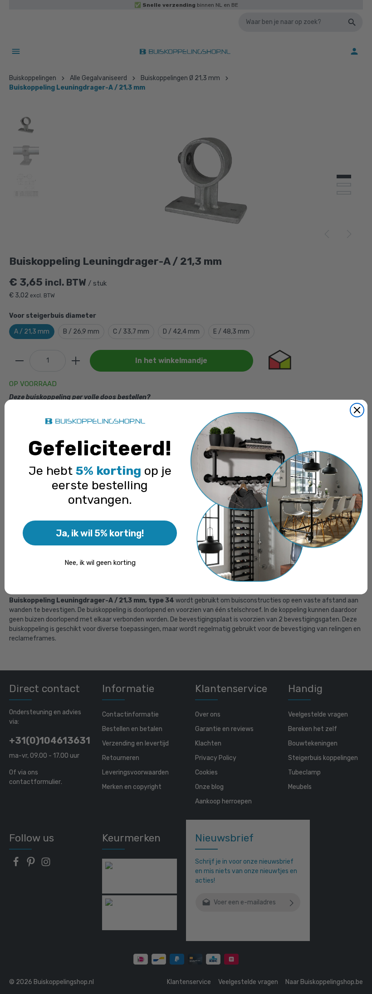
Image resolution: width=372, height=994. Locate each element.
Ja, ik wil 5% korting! (100, 533)
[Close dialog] (357, 410)
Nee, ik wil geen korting (100, 563)
